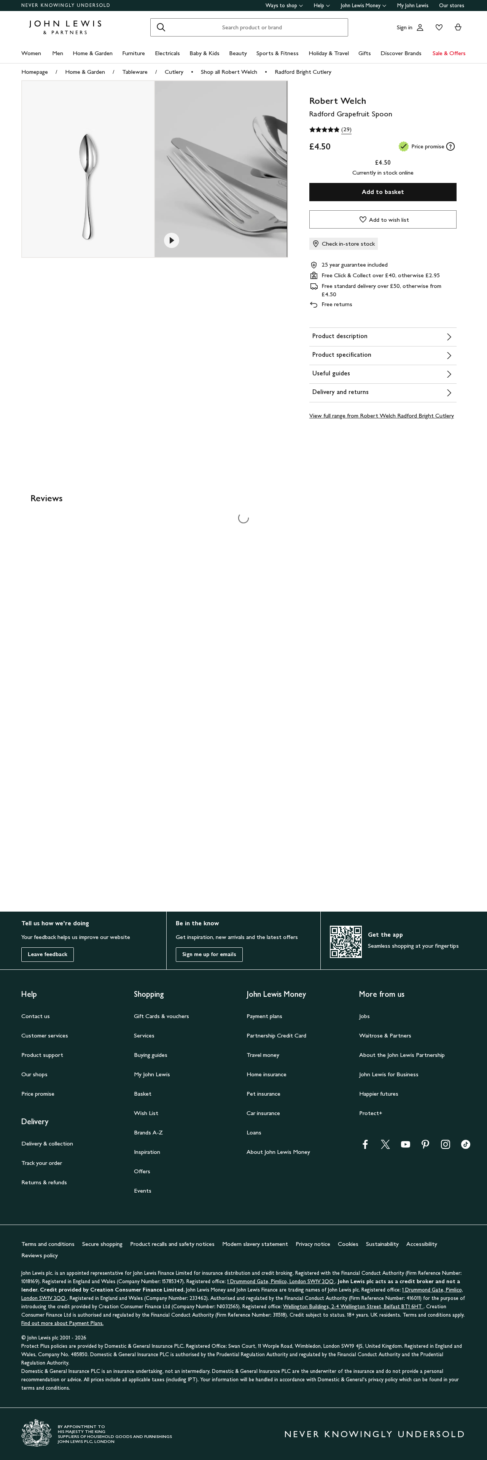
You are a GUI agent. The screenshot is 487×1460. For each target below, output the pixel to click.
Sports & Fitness (277, 53)
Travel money (263, 1054)
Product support (42, 1054)
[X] (385, 1146)
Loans (254, 1132)
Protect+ (370, 1113)
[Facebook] (365, 1146)
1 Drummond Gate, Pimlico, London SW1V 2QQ (281, 1281)
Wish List (146, 1113)
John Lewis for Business (389, 1074)
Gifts (364, 53)
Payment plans (264, 1016)
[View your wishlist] (437, 27)
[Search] (161, 27)
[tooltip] (450, 146)
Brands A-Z (148, 1132)
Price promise (37, 1093)
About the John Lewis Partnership (402, 1054)
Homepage (34, 71)
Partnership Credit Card (276, 1035)
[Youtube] (405, 1146)
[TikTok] (465, 1146)
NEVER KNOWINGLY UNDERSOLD (66, 5)
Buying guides (150, 1054)
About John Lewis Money (278, 1151)
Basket (142, 1093)
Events (142, 1190)
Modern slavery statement (255, 1243)
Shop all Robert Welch (229, 71)
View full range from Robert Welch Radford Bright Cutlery (381, 415)
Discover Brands (401, 53)
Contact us (35, 1016)
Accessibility (421, 1243)
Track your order (41, 1162)
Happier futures (378, 1093)
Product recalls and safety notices (172, 1243)
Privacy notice (313, 1243)
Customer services (44, 1035)
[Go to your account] (420, 27)
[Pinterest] (425, 1146)
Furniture (133, 53)
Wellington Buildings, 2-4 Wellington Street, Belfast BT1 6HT (353, 1306)
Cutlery (174, 71)
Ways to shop (281, 5)
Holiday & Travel (329, 53)
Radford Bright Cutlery (303, 71)
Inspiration (147, 1151)
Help (319, 5)
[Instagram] (445, 1146)
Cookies (348, 1243)
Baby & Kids (204, 53)
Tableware (135, 71)
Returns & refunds (44, 1182)
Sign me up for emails (209, 954)
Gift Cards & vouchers (161, 1016)
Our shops (34, 1074)
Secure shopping (102, 1243)
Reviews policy (39, 1255)
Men (57, 53)
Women (31, 53)
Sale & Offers (449, 53)
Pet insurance (263, 1093)
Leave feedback (47, 954)
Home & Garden (93, 53)
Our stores (451, 5)
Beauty (238, 53)
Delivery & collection (47, 1143)
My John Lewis (412, 5)
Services (144, 1035)
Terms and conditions (48, 1243)
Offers (142, 1171)
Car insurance (263, 1113)
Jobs (364, 1016)
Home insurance (266, 1074)
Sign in (404, 27)
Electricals (167, 53)
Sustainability (382, 1243)
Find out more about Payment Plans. (62, 1323)
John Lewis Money (360, 5)
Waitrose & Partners (385, 1035)
